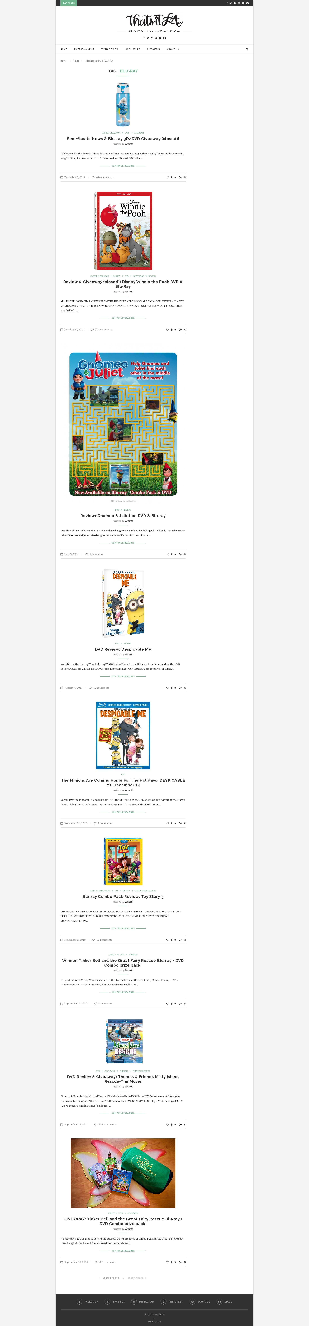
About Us (173, 49)
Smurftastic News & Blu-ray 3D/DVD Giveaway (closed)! (123, 138)
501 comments (103, 329)
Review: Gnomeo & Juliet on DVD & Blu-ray (123, 515)
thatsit (129, 143)
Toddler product (141, 1071)
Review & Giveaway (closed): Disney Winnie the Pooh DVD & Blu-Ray (123, 284)
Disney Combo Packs (100, 891)
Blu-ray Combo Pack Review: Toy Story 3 (123, 896)
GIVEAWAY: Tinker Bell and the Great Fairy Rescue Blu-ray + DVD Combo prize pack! (123, 1221)
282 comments (107, 1124)
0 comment (105, 1003)
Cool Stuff (132, 49)
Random (124, 1071)
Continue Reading (123, 166)
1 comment (96, 554)
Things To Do (109, 49)
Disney (116, 276)
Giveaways (153, 49)
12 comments (101, 687)
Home (63, 49)
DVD (127, 133)
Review (152, 276)
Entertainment (84, 49)
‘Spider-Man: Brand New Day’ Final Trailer (104, 4)
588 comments (107, 1262)
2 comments (105, 823)
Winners (133, 955)
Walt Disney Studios (145, 891)
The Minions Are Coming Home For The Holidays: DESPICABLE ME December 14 (123, 782)
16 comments (104, 939)
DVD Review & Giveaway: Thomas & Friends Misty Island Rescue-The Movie (123, 1079)
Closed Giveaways (111, 133)
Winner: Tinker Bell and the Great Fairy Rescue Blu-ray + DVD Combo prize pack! (123, 962)
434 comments (104, 177)
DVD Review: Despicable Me (123, 649)
